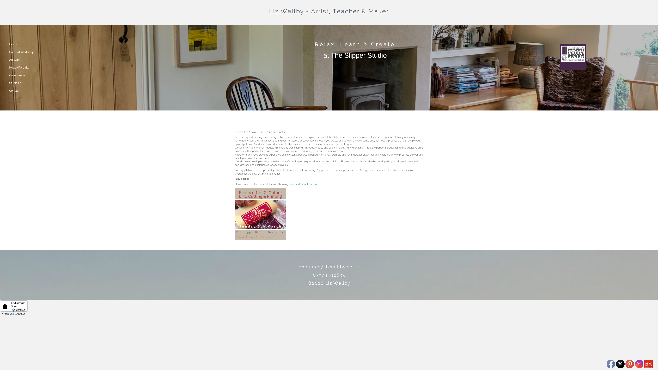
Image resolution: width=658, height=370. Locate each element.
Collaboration (17, 75)
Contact (14, 90)
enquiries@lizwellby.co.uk (303, 184)
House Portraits (19, 67)
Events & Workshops (22, 52)
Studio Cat (15, 83)
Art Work (14, 59)
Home (13, 44)
